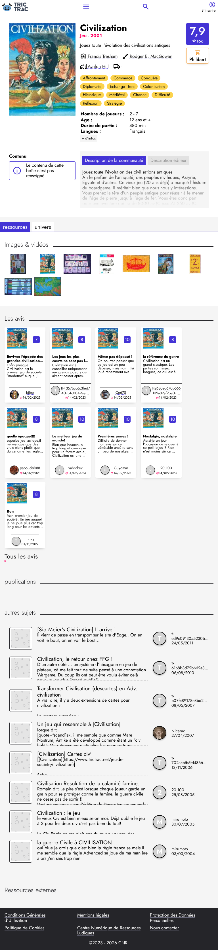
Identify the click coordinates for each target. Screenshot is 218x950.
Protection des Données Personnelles (172, 918)
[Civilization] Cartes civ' (64, 754)
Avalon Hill (98, 66)
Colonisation (154, 86)
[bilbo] (14, 394)
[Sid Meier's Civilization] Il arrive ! (76, 629)
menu (86, 6)
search (146, 6)
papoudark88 (30, 468)
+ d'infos (89, 138)
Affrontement (94, 78)
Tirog (30, 539)
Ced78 (121, 392)
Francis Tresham (103, 56)
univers (43, 227)
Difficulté (162, 95)
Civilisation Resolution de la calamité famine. (88, 783)
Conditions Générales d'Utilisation (25, 918)
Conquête (149, 78)
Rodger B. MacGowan (151, 56)
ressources (15, 227)
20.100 (166, 468)
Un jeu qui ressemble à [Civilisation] (79, 724)
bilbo (30, 392)
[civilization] (17, 338)
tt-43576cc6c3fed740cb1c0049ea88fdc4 (75, 393)
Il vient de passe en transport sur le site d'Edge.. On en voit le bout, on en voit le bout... (89, 637)
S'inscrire (209, 11)
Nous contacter (164, 928)
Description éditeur (168, 160)
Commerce (123, 78)
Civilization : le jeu (58, 813)
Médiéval (117, 95)
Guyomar (121, 468)
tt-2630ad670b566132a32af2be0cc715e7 (166, 393)
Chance (139, 95)
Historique (92, 95)
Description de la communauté (114, 160)
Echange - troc (122, 86)
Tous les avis (21, 556)
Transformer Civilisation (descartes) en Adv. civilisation (87, 691)
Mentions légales (93, 915)
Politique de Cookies (24, 928)
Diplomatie (92, 86)
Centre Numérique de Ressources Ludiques (109, 930)
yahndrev (75, 468)
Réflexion (90, 103)
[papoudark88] (14, 470)
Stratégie (114, 103)
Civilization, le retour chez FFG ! (75, 659)
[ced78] (105, 394)
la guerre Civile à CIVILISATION (74, 842)
